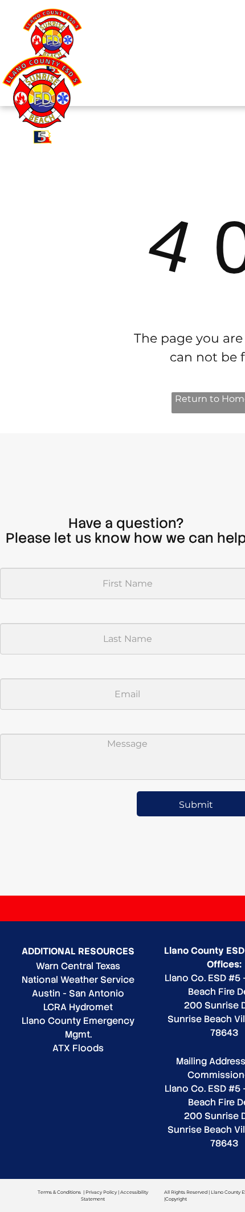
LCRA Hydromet (78, 1007)
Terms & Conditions (59, 1192)
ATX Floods (78, 1048)
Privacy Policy (101, 1192)
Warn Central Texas (78, 966)
